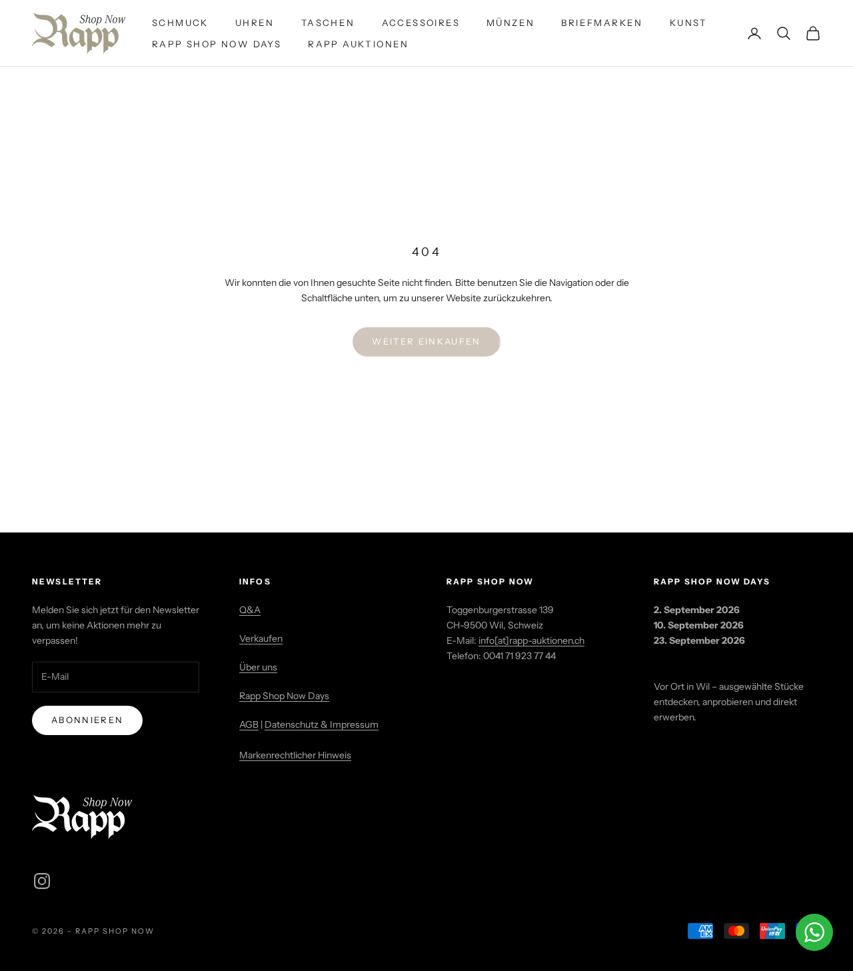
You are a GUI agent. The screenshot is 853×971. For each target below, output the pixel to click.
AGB (249, 724)
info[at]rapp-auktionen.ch (531, 640)
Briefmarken (601, 22)
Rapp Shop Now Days (216, 44)
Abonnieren (87, 719)
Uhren (255, 22)
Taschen (328, 22)
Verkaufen (261, 638)
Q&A (250, 610)
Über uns (258, 667)
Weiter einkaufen (426, 341)
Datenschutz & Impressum (322, 724)
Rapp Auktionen (358, 44)
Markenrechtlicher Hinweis (295, 755)
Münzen (510, 22)
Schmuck (180, 22)
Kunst (689, 22)
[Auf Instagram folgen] (42, 881)
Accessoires (421, 22)
